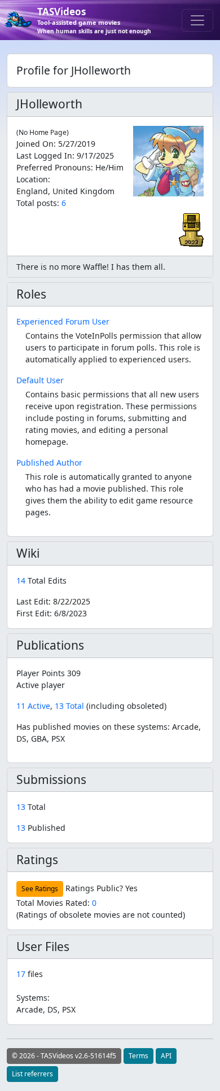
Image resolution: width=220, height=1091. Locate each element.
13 (22, 806)
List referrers (32, 1074)
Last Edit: (53, 601)
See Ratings (39, 888)
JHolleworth (49, 104)
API (166, 1056)
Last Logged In (44, 155)
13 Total (69, 705)
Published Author (49, 462)
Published (40, 827)
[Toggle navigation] (197, 20)
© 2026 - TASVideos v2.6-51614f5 (64, 1056)
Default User (40, 380)
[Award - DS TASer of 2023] (191, 229)
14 (22, 580)
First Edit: (51, 613)
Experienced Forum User (62, 321)
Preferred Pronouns (53, 167)
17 (20, 974)
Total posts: (37, 203)
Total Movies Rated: (56, 902)
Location (32, 179)
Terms (138, 1056)
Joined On (35, 143)
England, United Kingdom (65, 191)
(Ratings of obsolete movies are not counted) (100, 914)
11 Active (33, 705)
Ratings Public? (94, 888)
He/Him (109, 167)
